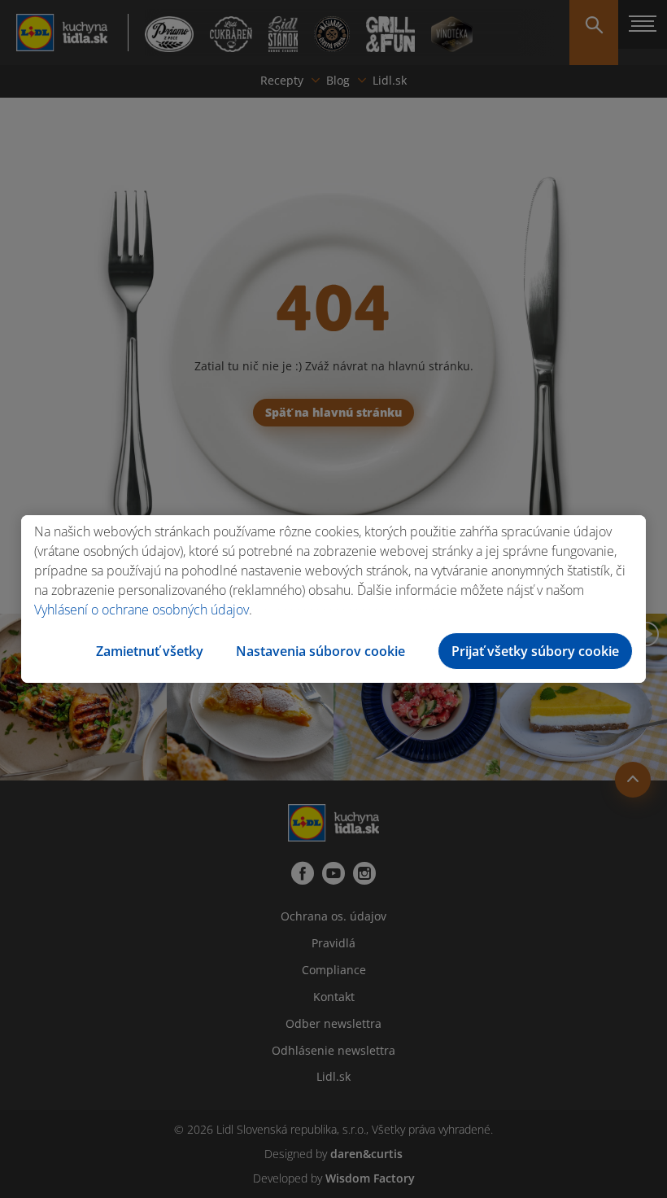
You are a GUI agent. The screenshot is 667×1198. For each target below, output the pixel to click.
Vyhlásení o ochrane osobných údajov (141, 610)
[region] (333, 599)
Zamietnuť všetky (149, 651)
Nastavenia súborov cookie (320, 651)
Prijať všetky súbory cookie (535, 651)
